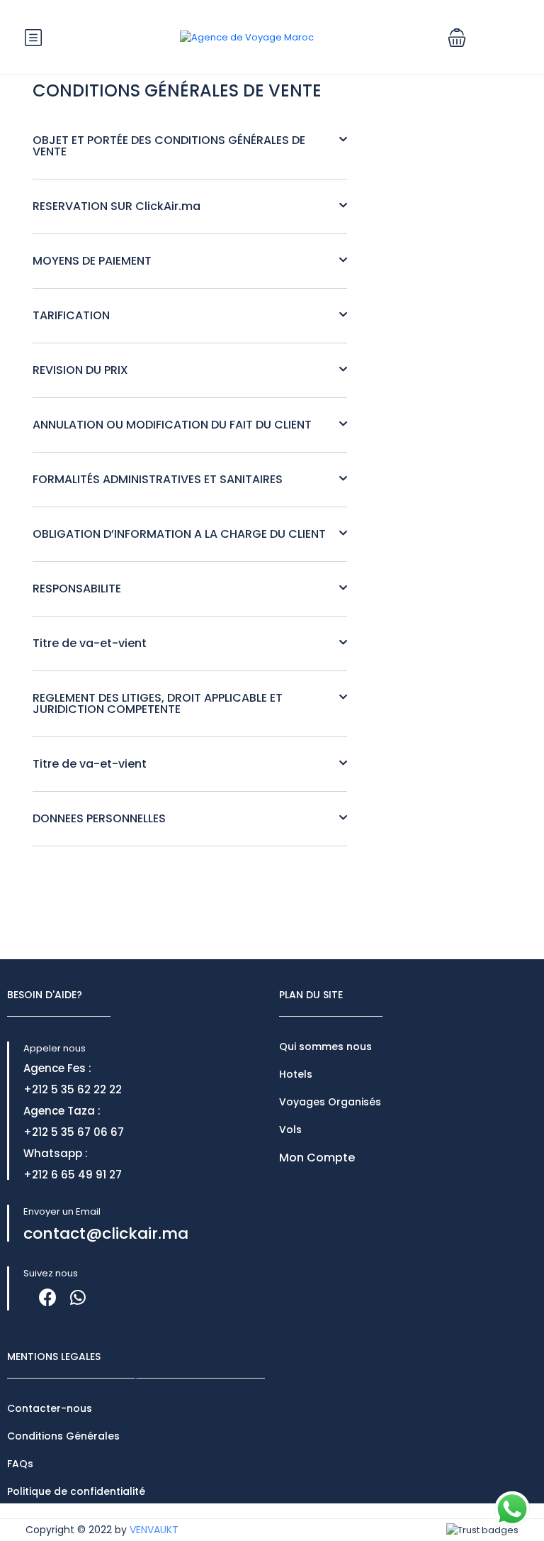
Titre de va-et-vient (90, 643)
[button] (457, 37)
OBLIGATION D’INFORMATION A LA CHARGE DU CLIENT (179, 534)
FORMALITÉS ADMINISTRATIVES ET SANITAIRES (158, 479)
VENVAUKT (154, 1530)
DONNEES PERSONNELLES (99, 818)
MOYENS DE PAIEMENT (92, 261)
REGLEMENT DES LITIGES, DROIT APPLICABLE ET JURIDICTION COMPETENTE (158, 703)
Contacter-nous (49, 1408)
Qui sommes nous (325, 1046)
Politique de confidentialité (76, 1491)
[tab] (190, 146)
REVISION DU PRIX (80, 370)
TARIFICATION (71, 315)
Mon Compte (317, 1157)
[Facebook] (48, 1297)
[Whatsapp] (77, 1297)
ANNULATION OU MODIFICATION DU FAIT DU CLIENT (172, 424)
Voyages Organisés (330, 1102)
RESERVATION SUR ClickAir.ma (116, 206)
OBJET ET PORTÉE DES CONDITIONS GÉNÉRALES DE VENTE (169, 146)
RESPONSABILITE (77, 588)
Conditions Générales (63, 1436)
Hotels (295, 1074)
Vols (290, 1129)
